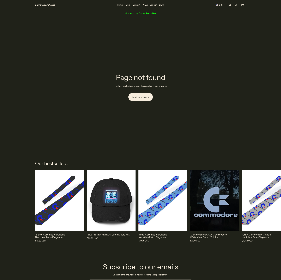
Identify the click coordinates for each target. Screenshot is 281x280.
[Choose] (234, 226)
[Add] (79, 226)
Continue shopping (140, 97)
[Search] (230, 5)
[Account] (236, 5)
